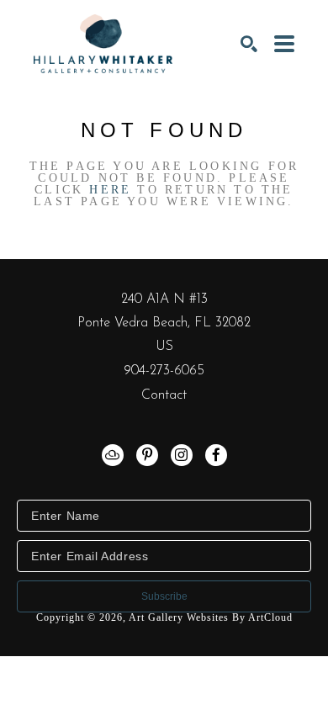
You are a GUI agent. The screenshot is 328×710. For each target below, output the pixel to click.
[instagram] (182, 455)
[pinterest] (147, 455)
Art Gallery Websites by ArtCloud (211, 617)
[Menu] (284, 43)
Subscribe (164, 596)
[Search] (249, 43)
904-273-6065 (164, 371)
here (110, 189)
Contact (164, 395)
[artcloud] (113, 455)
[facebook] (216, 455)
